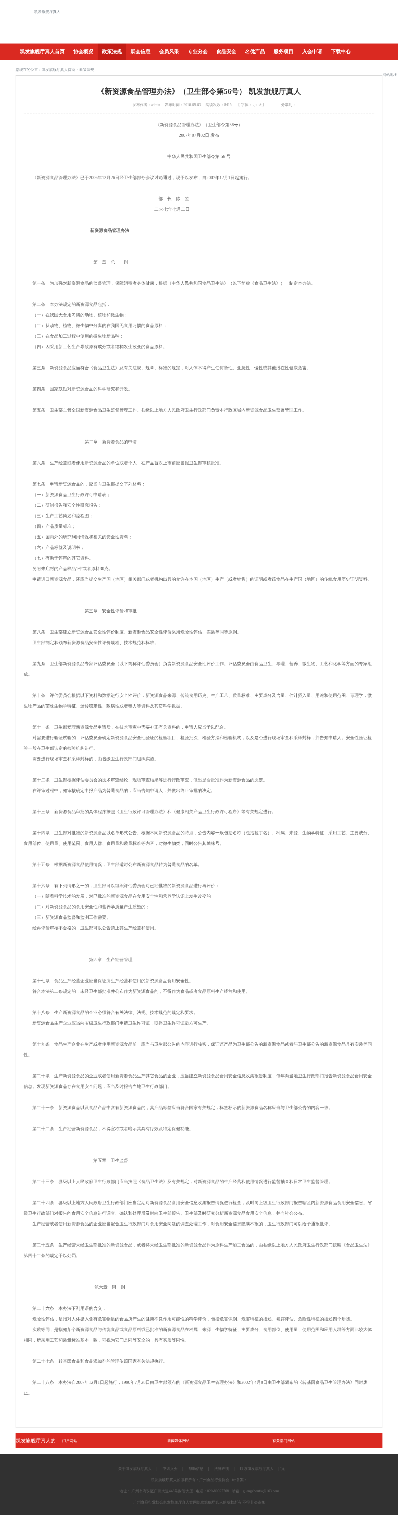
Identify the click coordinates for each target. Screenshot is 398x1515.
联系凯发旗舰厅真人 (257, 1469)
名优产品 (255, 51)
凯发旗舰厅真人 (47, 12)
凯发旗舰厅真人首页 (42, 51)
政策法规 (112, 51)
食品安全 (226, 51)
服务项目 (284, 51)
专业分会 (198, 51)
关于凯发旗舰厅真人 (135, 1469)
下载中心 (341, 51)
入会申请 (312, 51)
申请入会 (170, 1469)
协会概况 (83, 51)
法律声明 (221, 1469)
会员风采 (169, 51)
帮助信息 (195, 1469)
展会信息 (140, 51)
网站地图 (389, 74)
